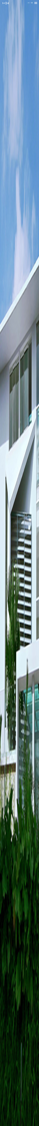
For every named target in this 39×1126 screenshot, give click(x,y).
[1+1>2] (5, 3)
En (29, 2)
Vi (32, 3)
